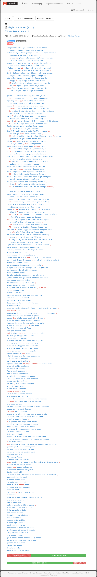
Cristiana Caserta (12, 31)
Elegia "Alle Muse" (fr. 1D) (21, 27)
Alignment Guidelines (54, 4)
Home (26, 4)
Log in (91, 10)
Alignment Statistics (45, 18)
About (78, 4)
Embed (8, 18)
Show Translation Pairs (24, 18)
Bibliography (37, 4)
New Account (78, 10)
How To (70, 4)
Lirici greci (25, 31)
